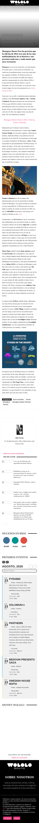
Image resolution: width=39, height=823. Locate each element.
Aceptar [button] (17, 818)
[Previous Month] (31, 566)
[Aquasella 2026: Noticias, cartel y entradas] (7, 484)
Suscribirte (23, 538)
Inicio (2, 8)
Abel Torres (19, 438)
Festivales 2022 (16, 35)
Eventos (9, 8)
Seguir (6, 538)
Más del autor (9, 457)
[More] (28, 413)
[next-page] (6, 524)
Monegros (6, 402)
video (20, 214)
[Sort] (7, 562)
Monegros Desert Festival (21, 402)
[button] (3, 3)
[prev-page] (3, 524)
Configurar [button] (7, 818)
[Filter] (3, 562)
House (28, 399)
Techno (5, 404)
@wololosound (19, 758)
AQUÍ (5, 808)
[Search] (36, 3)
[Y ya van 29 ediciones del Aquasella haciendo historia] (7, 464)
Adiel (10, 91)
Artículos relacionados (13, 453)
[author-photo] (20, 435)
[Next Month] (35, 566)
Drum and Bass (18, 399)
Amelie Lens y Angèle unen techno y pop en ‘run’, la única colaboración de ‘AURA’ (25, 494)
